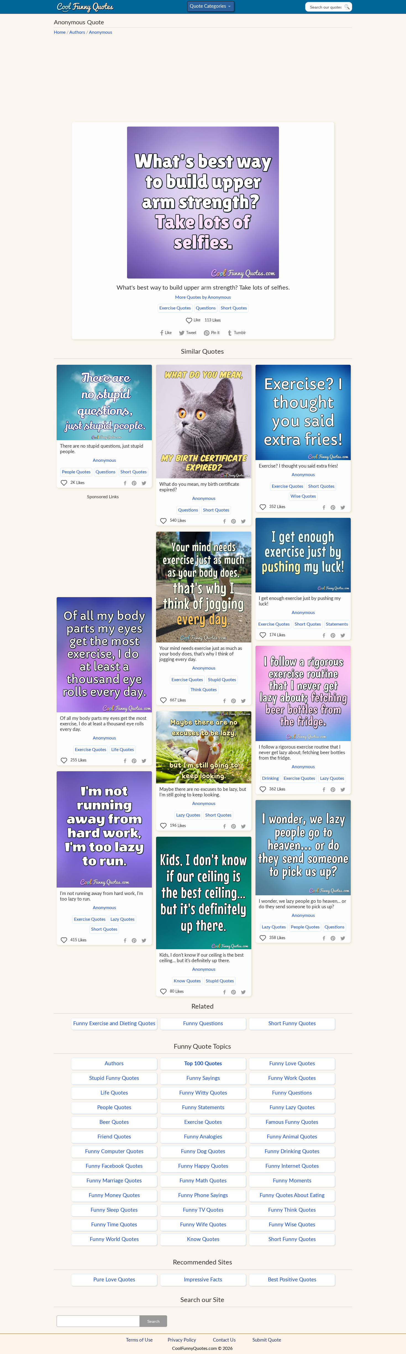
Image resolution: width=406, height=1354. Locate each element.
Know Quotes (187, 981)
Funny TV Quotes (203, 1210)
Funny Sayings (203, 1078)
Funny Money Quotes (114, 1195)
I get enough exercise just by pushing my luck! (300, 601)
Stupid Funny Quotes (114, 1078)
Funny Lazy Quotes (292, 1107)
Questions (206, 308)
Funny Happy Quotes (203, 1166)
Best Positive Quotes (292, 1279)
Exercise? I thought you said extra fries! (298, 466)
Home (59, 32)
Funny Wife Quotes (203, 1224)
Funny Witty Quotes (203, 1093)
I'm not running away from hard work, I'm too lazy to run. (101, 896)
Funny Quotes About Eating (292, 1195)
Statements (337, 624)
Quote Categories (210, 7)
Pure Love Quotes (114, 1279)
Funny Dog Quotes (203, 1151)
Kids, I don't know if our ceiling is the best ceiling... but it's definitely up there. (201, 958)
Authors (77, 32)
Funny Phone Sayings (203, 1195)
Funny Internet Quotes (292, 1166)
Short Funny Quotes (292, 1023)
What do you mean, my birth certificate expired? (199, 487)
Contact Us (224, 1340)
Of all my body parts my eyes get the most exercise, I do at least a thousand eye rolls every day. (103, 724)
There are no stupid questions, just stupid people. (101, 449)
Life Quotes (122, 749)
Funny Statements (203, 1107)
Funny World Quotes (114, 1239)
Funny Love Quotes (292, 1063)
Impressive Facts (203, 1279)
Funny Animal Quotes (292, 1137)
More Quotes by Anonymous (203, 297)
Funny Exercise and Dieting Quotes (114, 1023)
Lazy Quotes (332, 778)
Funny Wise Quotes (292, 1224)
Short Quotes (234, 308)
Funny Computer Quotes (114, 1151)
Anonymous (100, 32)
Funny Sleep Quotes (114, 1210)
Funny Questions (203, 1023)
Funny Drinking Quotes (292, 1151)
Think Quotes (204, 690)
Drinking (270, 778)
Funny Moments (292, 1181)
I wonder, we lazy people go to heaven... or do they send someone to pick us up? (302, 904)
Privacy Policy (182, 1340)
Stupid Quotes (222, 680)
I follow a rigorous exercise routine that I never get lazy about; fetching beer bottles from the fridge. (302, 752)
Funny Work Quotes (292, 1078)
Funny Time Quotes (114, 1224)
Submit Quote (266, 1340)
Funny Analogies (203, 1137)
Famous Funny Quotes (292, 1122)
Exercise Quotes (175, 308)
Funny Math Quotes (203, 1181)
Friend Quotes (114, 1137)
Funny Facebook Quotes (114, 1166)
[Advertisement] (203, 75)
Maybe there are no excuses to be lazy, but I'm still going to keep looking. (202, 792)
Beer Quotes (114, 1122)
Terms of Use (139, 1340)
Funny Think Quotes (292, 1210)
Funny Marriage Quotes (114, 1181)
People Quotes (76, 472)
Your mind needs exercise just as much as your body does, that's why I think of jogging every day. (200, 654)
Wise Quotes (303, 496)
